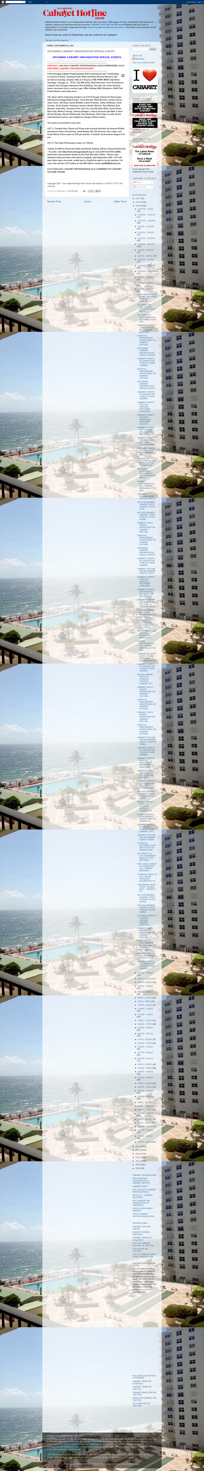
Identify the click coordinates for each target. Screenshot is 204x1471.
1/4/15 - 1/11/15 (145, 1142)
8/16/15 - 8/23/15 (145, 992)
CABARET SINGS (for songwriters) (142, 1239)
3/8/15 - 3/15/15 (145, 1102)
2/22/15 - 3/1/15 (145, 1110)
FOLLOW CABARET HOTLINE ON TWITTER (143, 1244)
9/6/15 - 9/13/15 (145, 979)
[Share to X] (94, 191)
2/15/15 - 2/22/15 (145, 1113)
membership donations (114, 27)
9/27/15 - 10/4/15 (145, 283)
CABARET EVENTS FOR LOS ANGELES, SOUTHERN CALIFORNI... (145, 406)
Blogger (136, 1464)
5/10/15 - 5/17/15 (145, 1058)
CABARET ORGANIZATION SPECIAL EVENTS (146, 496)
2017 (138, 198)
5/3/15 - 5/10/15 (145, 1064)
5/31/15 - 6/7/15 (145, 1043)
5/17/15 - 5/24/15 (145, 1053)
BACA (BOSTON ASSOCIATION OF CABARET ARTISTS (141, 1180)
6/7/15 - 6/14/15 (145, 1039)
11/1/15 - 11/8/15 (145, 256)
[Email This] (89, 191)
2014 (138, 1146)
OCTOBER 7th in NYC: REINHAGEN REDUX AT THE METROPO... (146, 857)
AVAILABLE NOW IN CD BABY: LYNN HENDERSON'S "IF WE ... (146, 451)
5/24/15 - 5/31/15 (145, 1047)
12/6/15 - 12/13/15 (146, 226)
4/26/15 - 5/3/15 (145, 1068)
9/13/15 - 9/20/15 (145, 973)
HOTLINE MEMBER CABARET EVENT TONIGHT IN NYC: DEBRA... (146, 908)
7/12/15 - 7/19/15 (145, 1015)
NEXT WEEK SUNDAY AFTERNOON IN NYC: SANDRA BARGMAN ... (147, 867)
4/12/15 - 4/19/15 (145, 1078)
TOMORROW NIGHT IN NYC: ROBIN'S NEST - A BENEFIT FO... (146, 888)
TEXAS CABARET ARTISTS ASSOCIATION (143, 1215)
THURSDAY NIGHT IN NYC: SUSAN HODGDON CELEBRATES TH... (147, 877)
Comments (141, 187)
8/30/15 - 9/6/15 (145, 982)
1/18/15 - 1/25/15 (145, 1130)
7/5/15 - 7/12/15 (145, 1020)
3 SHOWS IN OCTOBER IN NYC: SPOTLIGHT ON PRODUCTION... (147, 462)
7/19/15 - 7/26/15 (145, 1009)
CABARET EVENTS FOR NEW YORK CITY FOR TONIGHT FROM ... (147, 441)
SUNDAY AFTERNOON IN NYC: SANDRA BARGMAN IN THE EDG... (146, 485)
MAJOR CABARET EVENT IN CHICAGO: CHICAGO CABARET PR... (145, 679)
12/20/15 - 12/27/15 (146, 215)
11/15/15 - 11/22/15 (146, 244)
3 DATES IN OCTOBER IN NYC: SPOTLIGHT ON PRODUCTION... (147, 846)
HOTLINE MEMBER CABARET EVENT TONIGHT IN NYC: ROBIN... (146, 795)
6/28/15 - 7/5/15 (145, 1024)
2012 (138, 1154)
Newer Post (54, 201)
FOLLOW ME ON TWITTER (140, 1250)
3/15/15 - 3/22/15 (145, 1097)
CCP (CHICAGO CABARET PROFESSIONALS (144, 1191)
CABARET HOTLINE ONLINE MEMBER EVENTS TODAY (146, 571)
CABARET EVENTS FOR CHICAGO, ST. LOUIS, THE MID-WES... (145, 431)
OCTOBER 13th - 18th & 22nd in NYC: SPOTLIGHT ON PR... (146, 308)
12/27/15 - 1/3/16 (145, 209)
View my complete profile (143, 63)
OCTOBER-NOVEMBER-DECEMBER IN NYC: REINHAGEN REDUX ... (146, 473)
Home (87, 201)
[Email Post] (84, 191)
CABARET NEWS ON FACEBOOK (142, 1382)
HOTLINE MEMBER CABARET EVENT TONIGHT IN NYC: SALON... (146, 898)
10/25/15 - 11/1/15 (146, 260)
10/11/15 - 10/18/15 (146, 271)
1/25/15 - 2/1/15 (145, 1127)
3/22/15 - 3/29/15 (145, 1091)
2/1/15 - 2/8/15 (144, 1123)
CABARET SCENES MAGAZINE (141, 1233)
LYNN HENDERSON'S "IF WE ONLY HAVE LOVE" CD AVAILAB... (147, 297)
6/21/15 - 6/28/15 (145, 1028)
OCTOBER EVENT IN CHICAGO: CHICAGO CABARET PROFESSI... (146, 920)
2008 (138, 1168)
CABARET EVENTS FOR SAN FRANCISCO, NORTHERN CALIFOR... (145, 419)
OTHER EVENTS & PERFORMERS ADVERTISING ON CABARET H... (146, 817)
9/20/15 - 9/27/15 (145, 289)
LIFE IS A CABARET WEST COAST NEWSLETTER (144, 1255)
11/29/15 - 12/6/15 (146, 232)
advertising (92, 27)
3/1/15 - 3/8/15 (144, 1106)
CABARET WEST (140, 1186)
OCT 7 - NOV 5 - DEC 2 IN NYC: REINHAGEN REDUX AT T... (147, 634)
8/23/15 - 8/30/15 (145, 986)
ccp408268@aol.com (110, 163)
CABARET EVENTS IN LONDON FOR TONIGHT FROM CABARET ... (146, 362)
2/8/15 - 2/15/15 (145, 1119)
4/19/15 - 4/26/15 (145, 1072)
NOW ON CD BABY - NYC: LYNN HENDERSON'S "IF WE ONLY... (146, 613)
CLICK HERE (142, 1282)
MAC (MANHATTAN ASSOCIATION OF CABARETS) (141, 1203)
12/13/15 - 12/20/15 (146, 221)
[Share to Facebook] (96, 191)
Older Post (120, 201)
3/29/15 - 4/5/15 (145, 1087)
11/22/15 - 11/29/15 (146, 238)
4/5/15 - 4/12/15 (145, 1083)
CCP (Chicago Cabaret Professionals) (65, 74)
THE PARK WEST (100, 80)
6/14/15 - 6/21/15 (145, 1034)
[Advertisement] (145, 1308)
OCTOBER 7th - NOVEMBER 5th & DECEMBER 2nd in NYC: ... (146, 318)
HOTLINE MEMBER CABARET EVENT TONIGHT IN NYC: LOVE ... (146, 505)
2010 (138, 1161)
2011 (138, 1157)
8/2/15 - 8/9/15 (144, 1001)
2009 (138, 1165)
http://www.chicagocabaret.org (77, 152)
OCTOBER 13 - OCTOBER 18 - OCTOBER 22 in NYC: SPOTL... (145, 624)
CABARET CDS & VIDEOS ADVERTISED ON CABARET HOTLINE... (146, 527)
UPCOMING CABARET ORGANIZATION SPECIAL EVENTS (146, 351)
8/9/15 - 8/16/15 (145, 998)
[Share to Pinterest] (99, 191)
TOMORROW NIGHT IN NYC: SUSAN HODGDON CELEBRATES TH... (147, 657)
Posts (138, 182)
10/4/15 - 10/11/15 (146, 277)
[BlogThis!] (91, 191)
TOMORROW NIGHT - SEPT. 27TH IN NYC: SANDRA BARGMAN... (146, 328)
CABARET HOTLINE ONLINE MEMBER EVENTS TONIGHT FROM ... (146, 740)
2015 (138, 206)
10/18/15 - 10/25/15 (146, 265)
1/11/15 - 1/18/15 (145, 1136)
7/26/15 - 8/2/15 (145, 1005)
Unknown (139, 59)
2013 (138, 1150)
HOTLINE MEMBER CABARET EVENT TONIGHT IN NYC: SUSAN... (146, 516)
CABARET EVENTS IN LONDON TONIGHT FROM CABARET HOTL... (146, 828)
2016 (138, 202)
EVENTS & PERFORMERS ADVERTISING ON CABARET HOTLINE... (146, 340)
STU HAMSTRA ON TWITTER (141, 1405)
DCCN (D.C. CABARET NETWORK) (143, 1196)
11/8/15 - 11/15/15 (145, 250)
